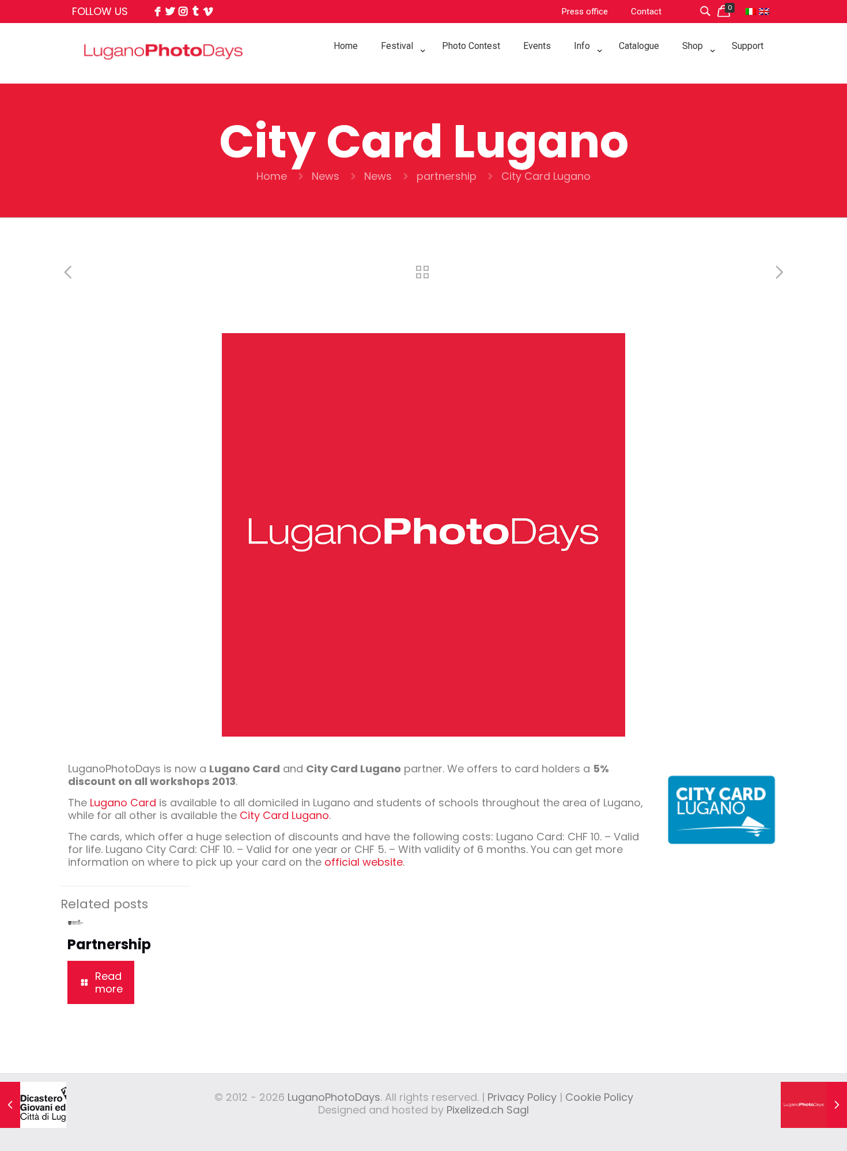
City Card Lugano (284, 815)
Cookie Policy (599, 1097)
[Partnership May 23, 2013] (33, 1105)
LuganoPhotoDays (334, 1097)
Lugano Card (123, 802)
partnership (447, 176)
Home (271, 176)
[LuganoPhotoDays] (163, 77)
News (325, 176)
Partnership (109, 944)
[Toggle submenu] (399, 75)
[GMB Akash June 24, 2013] (814, 1105)
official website (363, 862)
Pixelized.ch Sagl (488, 1110)
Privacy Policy (522, 1097)
